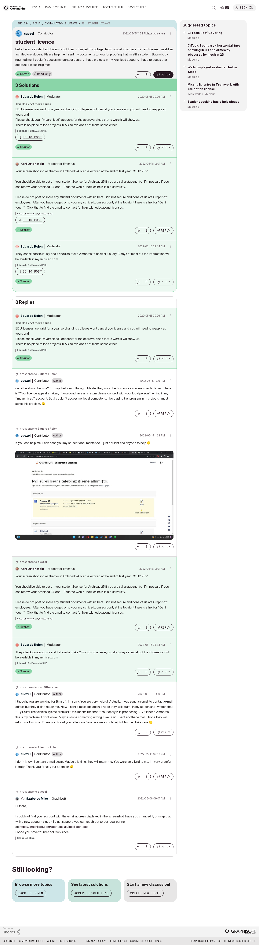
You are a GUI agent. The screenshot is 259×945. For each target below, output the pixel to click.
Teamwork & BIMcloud (202, 94)
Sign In (246, 7)
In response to (38, 374)
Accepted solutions (91, 893)
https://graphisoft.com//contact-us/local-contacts (54, 827)
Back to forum (30, 893)
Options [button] (171, 23)
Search (214, 8)
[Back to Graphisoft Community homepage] (15, 7)
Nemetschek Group (242, 941)
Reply (165, 75)
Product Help (137, 7)
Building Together (85, 7)
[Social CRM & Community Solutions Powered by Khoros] (11, 931)
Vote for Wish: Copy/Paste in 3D (35, 213)
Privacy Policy (95, 941)
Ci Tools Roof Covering (205, 33)
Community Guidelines (146, 941)
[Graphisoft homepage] (240, 932)
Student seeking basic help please (213, 102)
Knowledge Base (56, 7)
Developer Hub (113, 7)
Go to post (32, 137)
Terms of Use (118, 941)
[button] (138, 75)
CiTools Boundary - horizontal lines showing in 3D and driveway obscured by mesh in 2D (214, 50)
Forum (36, 7)
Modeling (193, 37)
